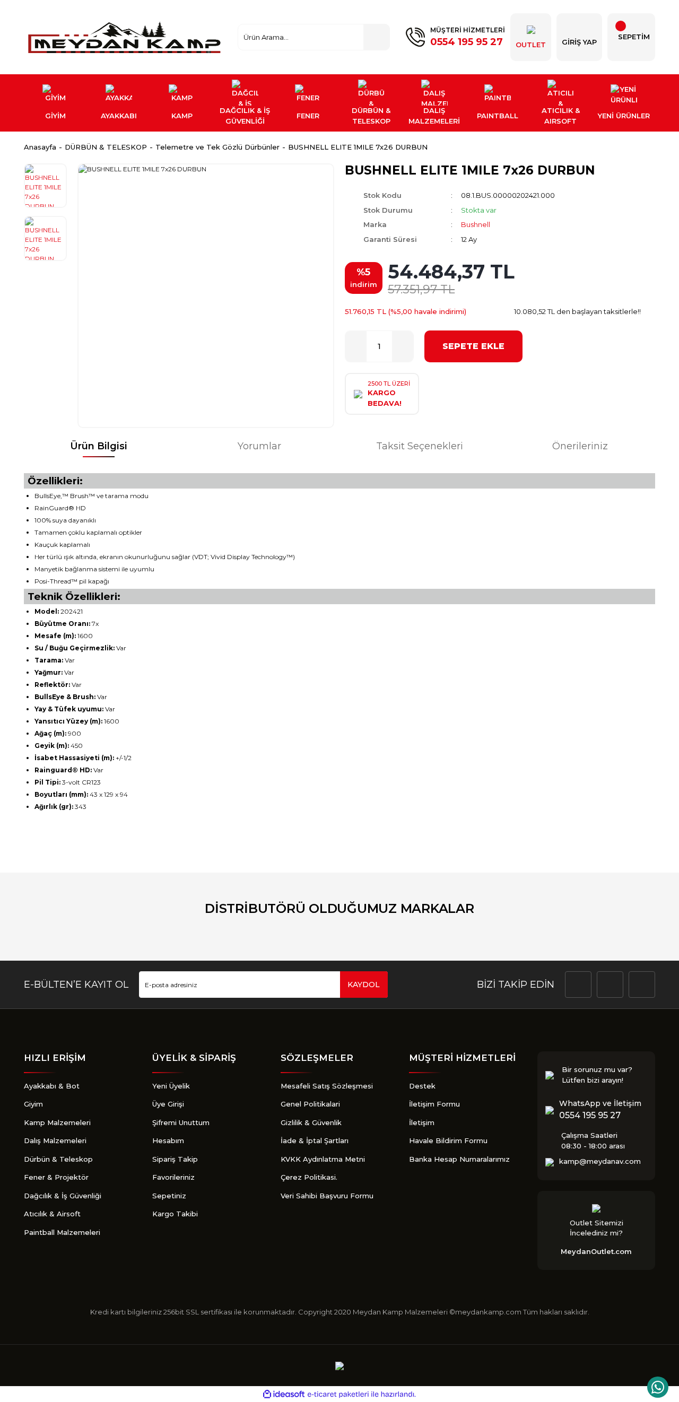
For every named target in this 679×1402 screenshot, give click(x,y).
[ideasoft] (284, 1394)
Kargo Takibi (175, 1213)
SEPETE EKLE (473, 346)
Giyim (33, 1104)
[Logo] (126, 37)
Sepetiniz (169, 1195)
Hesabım (168, 1140)
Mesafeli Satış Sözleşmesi (327, 1086)
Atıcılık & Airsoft (52, 1213)
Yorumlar (259, 446)
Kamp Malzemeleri (57, 1122)
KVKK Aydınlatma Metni (323, 1159)
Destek (422, 1086)
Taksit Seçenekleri (419, 446)
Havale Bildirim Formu (448, 1140)
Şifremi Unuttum (181, 1122)
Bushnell (475, 224)
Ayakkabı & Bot (52, 1086)
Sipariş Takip (175, 1159)
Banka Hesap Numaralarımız (459, 1159)
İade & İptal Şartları (315, 1140)
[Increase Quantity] (402, 346)
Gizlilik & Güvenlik (311, 1122)
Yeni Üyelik (171, 1086)
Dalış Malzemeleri (55, 1140)
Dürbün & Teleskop (58, 1159)
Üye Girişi (168, 1104)
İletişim (421, 1122)
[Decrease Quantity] (356, 346)
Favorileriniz (173, 1177)
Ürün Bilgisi (98, 446)
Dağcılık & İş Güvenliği (62, 1195)
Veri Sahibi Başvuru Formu (327, 1195)
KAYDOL (363, 984)
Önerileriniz (580, 446)
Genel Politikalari (310, 1104)
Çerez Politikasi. (309, 1177)
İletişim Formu (434, 1104)
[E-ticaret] (338, 1394)
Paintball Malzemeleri (62, 1232)
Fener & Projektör (56, 1177)
